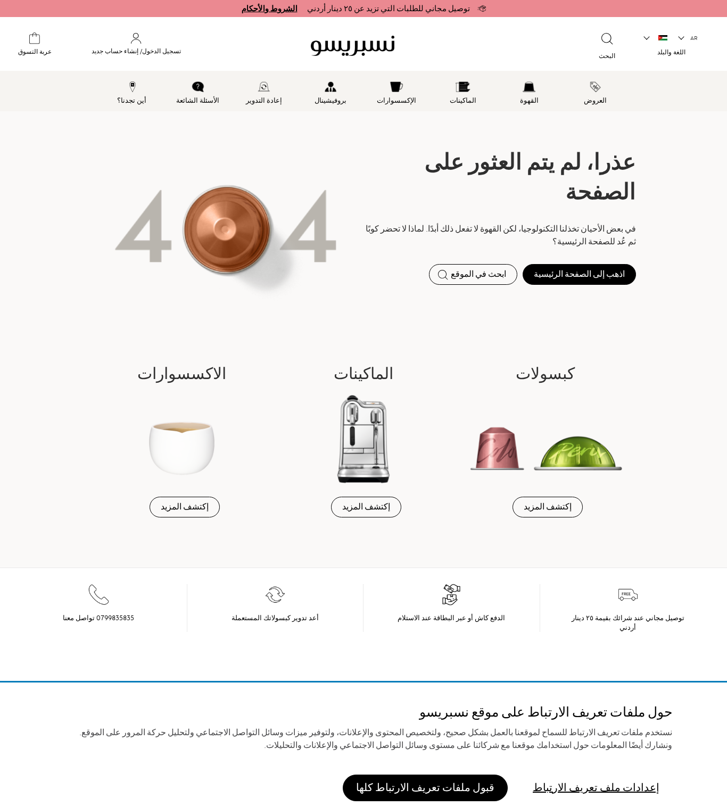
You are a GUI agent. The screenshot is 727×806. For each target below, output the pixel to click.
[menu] (363, 91)
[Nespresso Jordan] (402, 46)
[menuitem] (596, 91)
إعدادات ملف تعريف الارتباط (596, 787)
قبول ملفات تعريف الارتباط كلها (425, 787)
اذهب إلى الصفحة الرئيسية (579, 274)
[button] (688, 38)
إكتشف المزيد (548, 507)
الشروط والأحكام (270, 8)
